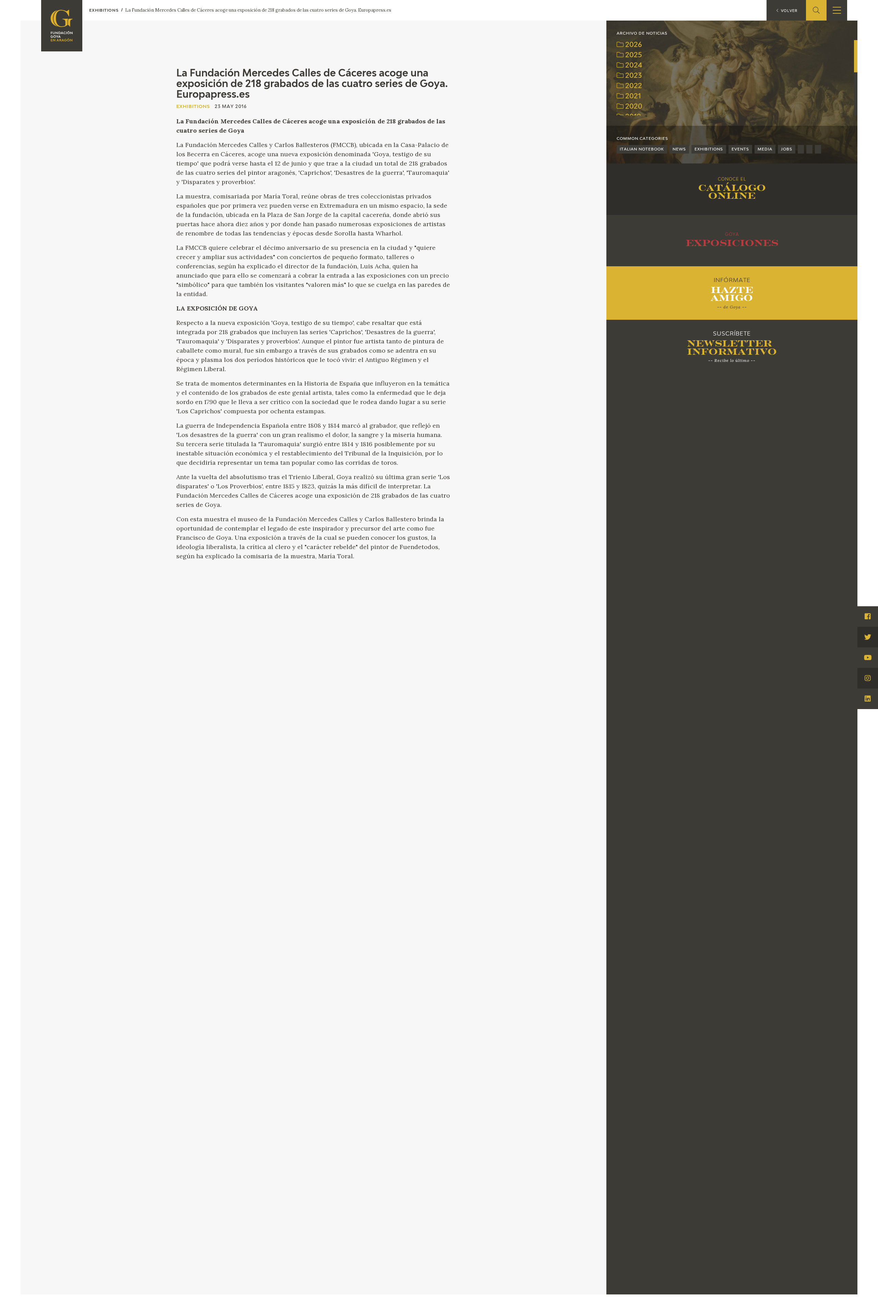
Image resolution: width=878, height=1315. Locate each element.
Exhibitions (709, 149)
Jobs (786, 149)
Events (740, 149)
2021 (632, 96)
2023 (633, 76)
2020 (633, 106)
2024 (633, 65)
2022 (633, 86)
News (679, 149)
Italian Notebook (642, 149)
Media (765, 149)
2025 (633, 55)
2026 (633, 45)
